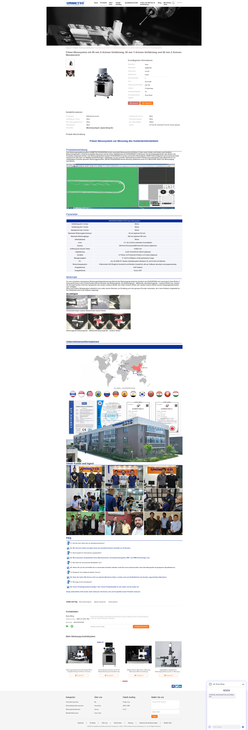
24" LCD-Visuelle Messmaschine (79, 670)
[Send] (243, 727)
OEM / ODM (126, 705)
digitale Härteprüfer (100, 602)
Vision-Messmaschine (72, 702)
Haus (96, 3)
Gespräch (135, 103)
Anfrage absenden (141, 626)
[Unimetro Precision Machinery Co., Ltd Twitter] (176, 686)
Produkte (103, 3)
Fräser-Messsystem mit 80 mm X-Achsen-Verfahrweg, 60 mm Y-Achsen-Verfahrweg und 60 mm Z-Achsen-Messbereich (128, 48)
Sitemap (130, 723)
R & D (124, 709)
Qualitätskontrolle (131, 3)
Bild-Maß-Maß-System (72, 713)
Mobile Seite (168, 723)
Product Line (126, 702)
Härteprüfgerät (112, 602)
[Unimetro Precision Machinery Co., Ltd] (75, 3)
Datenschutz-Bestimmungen (148, 723)
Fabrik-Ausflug (118, 3)
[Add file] (209, 727)
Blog (159, 3)
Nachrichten (118, 723)
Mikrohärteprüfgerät (85, 602)
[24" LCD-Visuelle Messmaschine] (79, 654)
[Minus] (243, 684)
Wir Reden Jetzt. (167, 3)
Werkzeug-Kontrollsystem (73, 709)
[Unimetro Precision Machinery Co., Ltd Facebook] (173, 686)
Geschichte (97, 705)
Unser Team (97, 713)
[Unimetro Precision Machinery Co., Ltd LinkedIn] (180, 686)
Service (96, 709)
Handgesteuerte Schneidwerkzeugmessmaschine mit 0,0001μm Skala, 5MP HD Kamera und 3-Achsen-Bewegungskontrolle (168, 671)
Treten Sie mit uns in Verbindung (147, 3)
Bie (95, 702)
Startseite (81, 723)
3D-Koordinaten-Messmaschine (74, 705)
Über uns (111, 3)
